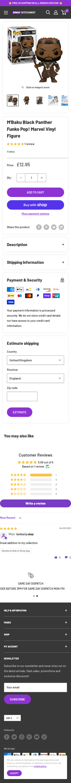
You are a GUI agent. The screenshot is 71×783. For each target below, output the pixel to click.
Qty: (9, 177)
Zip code (12, 388)
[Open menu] (6, 12)
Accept (14, 773)
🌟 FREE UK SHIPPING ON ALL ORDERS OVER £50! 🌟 (35, 3)
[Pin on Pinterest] (46, 227)
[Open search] (48, 12)
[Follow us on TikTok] (44, 737)
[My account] (56, 12)
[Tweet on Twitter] (54, 227)
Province (12, 369)
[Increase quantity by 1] (42, 178)
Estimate (19, 412)
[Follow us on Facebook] (6, 737)
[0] (63, 12)
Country (12, 351)
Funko (11, 151)
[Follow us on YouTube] (36, 737)
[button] (15, 144)
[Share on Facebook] (39, 227)
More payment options (35, 213)
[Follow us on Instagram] (21, 737)
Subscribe (17, 699)
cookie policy (40, 766)
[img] (8, 528)
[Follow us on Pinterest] (29, 737)
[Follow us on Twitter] (14, 737)
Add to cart (35, 192)
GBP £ (9, 718)
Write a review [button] (35, 503)
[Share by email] (61, 227)
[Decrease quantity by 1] (21, 178)
